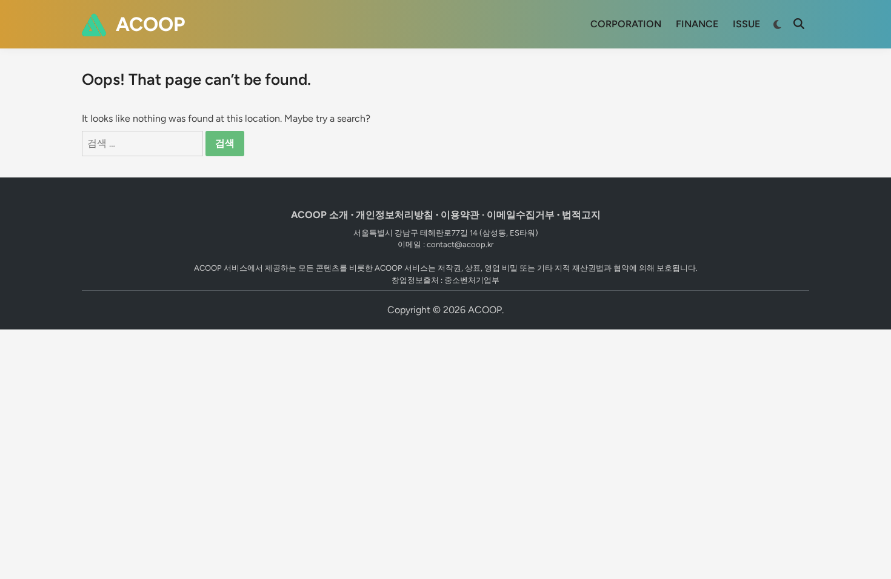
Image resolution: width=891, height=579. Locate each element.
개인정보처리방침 (394, 214)
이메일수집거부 (521, 214)
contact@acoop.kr (460, 244)
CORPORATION (625, 24)
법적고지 (581, 214)
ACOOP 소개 (320, 214)
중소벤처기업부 (471, 280)
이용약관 (460, 214)
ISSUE (746, 24)
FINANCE (697, 24)
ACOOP (150, 24)
